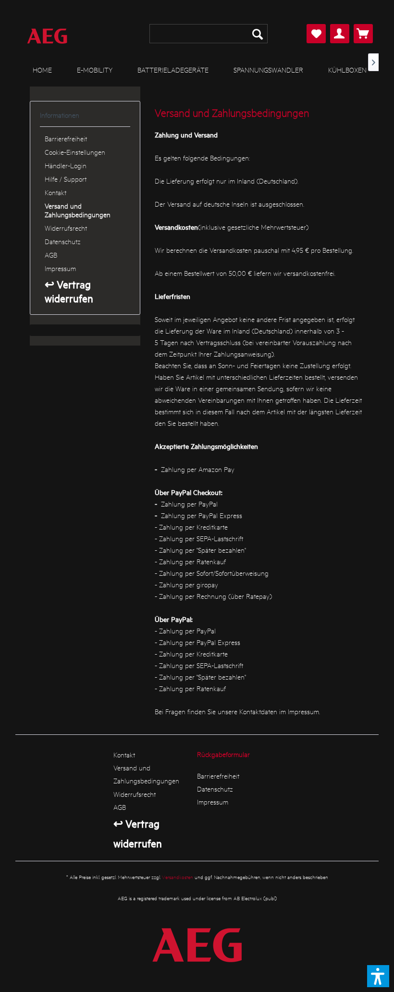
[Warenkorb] (363, 33)
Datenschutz (63, 241)
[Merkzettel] (316, 33)
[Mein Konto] (339, 33)
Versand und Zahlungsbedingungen (78, 210)
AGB (51, 254)
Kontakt (55, 192)
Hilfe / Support (65, 178)
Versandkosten (177, 876)
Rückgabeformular (223, 754)
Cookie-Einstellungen (75, 152)
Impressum (60, 268)
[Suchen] (257, 33)
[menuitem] (208, 33)
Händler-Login (65, 165)
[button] (378, 976)
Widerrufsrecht (66, 227)
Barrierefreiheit (66, 138)
